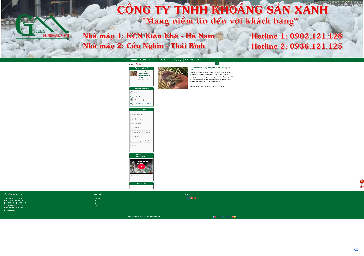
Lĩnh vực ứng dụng (174, 60)
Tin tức (162, 60)
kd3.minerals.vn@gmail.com (14, 205)
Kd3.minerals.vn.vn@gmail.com (143, 103)
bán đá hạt (135, 145)
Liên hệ (198, 60)
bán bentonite (136, 132)
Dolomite (96, 203)
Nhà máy (143, 60)
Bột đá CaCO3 (98, 198)
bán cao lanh (135, 136)
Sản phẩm (152, 60)
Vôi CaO (96, 200)
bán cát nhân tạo (137, 141)
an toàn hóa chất (137, 114)
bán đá (147, 141)
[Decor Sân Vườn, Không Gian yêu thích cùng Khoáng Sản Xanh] (173, 78)
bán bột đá (147, 132)
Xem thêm (133, 175)
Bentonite (96, 205)
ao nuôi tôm (135, 128)
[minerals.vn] (182, 28)
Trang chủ (133, 60)
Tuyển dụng (189, 60)
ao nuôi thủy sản (136, 123)
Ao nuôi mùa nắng (137, 119)
